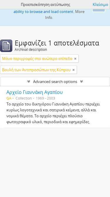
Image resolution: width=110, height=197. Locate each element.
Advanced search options (55, 81)
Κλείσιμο (100, 4)
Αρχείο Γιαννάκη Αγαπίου (34, 92)
